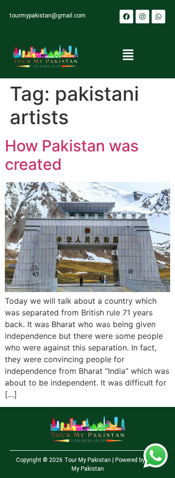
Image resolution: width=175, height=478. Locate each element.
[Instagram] (142, 16)
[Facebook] (126, 16)
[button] (128, 55)
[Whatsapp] (158, 16)
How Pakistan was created (72, 155)
